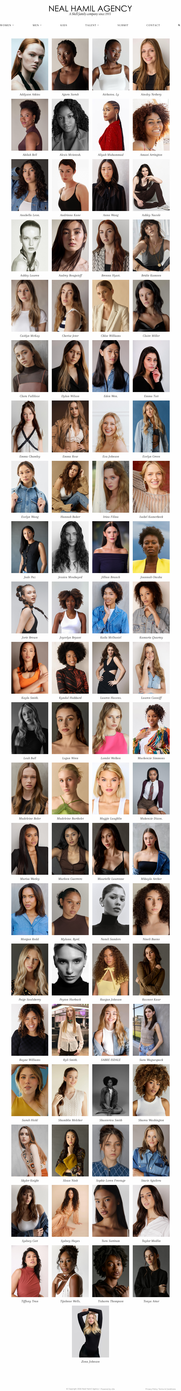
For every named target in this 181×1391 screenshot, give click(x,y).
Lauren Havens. (110, 698)
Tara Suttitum (111, 1241)
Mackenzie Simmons (151, 758)
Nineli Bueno (151, 939)
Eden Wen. (111, 396)
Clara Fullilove (30, 396)
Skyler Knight (30, 1180)
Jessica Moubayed (70, 577)
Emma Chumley (29, 456)
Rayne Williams (29, 1060)
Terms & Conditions (167, 1389)
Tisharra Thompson (111, 1301)
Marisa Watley (30, 879)
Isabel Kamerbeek (151, 517)
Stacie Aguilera (151, 1180)
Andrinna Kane (70, 215)
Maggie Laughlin (111, 818)
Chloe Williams (111, 336)
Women (6, 25)
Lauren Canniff (151, 698)
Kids (63, 25)
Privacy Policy (151, 1389)
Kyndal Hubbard (70, 698)
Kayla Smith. (29, 698)
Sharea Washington (151, 1120)
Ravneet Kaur (151, 999)
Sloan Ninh (70, 1180)
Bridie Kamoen (151, 275)
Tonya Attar (151, 1301)
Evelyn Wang (30, 517)
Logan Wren (70, 758)
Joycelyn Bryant (70, 637)
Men (36, 25)
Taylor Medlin (151, 1241)
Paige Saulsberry (30, 999)
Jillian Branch (110, 577)
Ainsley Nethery (151, 94)
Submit (123, 25)
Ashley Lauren (29, 275)
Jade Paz (30, 577)
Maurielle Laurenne (111, 879)
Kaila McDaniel (110, 637)
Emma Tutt (151, 396)
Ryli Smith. (70, 1060)
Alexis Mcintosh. (70, 154)
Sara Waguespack (151, 1060)
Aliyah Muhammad (111, 154)
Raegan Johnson (111, 999)
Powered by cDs (108, 1389)
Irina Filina (111, 517)
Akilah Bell (30, 154)
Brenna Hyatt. (110, 275)
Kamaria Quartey (151, 637)
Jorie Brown (30, 637)
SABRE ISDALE (111, 1060)
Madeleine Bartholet (70, 818)
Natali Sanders (111, 939)
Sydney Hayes (70, 1241)
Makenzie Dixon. (151, 818)
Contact (153, 25)
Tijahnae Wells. (70, 1301)
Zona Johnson (90, 1361)
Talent (91, 25)
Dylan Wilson (70, 396)
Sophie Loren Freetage (110, 1180)
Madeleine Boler (30, 818)
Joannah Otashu (151, 577)
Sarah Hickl (30, 1120)
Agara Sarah (70, 94)
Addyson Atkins (30, 94)
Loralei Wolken (111, 758)
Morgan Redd (30, 939)
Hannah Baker (70, 517)
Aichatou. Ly (111, 94)
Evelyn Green (151, 456)
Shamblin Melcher (70, 1120)
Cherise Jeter (70, 336)
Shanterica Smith (111, 1120)
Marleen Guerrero (70, 879)
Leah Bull (30, 758)
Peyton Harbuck (70, 999)
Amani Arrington (151, 154)
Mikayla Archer (151, 879)
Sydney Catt (30, 1241)
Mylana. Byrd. (70, 939)
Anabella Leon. (30, 215)
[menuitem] (7, 25)
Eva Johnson (111, 456)
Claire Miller (151, 336)
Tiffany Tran (29, 1301)
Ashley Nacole (151, 215)
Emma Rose (70, 456)
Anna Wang (110, 215)
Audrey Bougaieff (70, 275)
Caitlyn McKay (30, 336)
